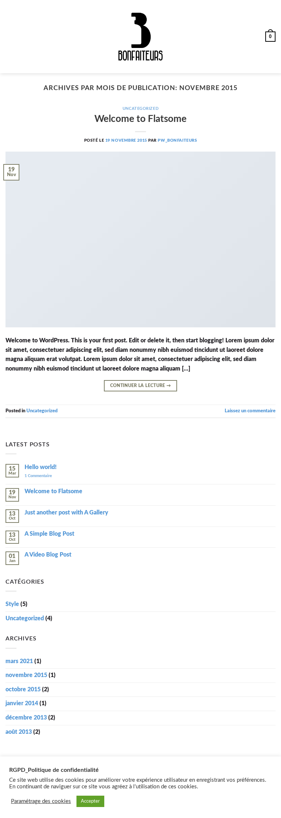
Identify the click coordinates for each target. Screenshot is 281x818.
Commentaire (38, 476)
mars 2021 (19, 661)
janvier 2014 (21, 703)
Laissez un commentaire (250, 411)
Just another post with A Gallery (66, 513)
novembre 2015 (26, 675)
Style (12, 604)
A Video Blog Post (48, 555)
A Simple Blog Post (49, 534)
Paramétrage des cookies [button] (41, 801)
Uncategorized (140, 109)
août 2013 (18, 732)
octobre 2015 (23, 689)
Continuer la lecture (140, 385)
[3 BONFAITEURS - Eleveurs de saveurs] (140, 36)
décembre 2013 (26, 718)
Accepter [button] (90, 801)
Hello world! (41, 467)
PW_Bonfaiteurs (177, 140)
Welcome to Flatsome (140, 119)
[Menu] (9, 36)
